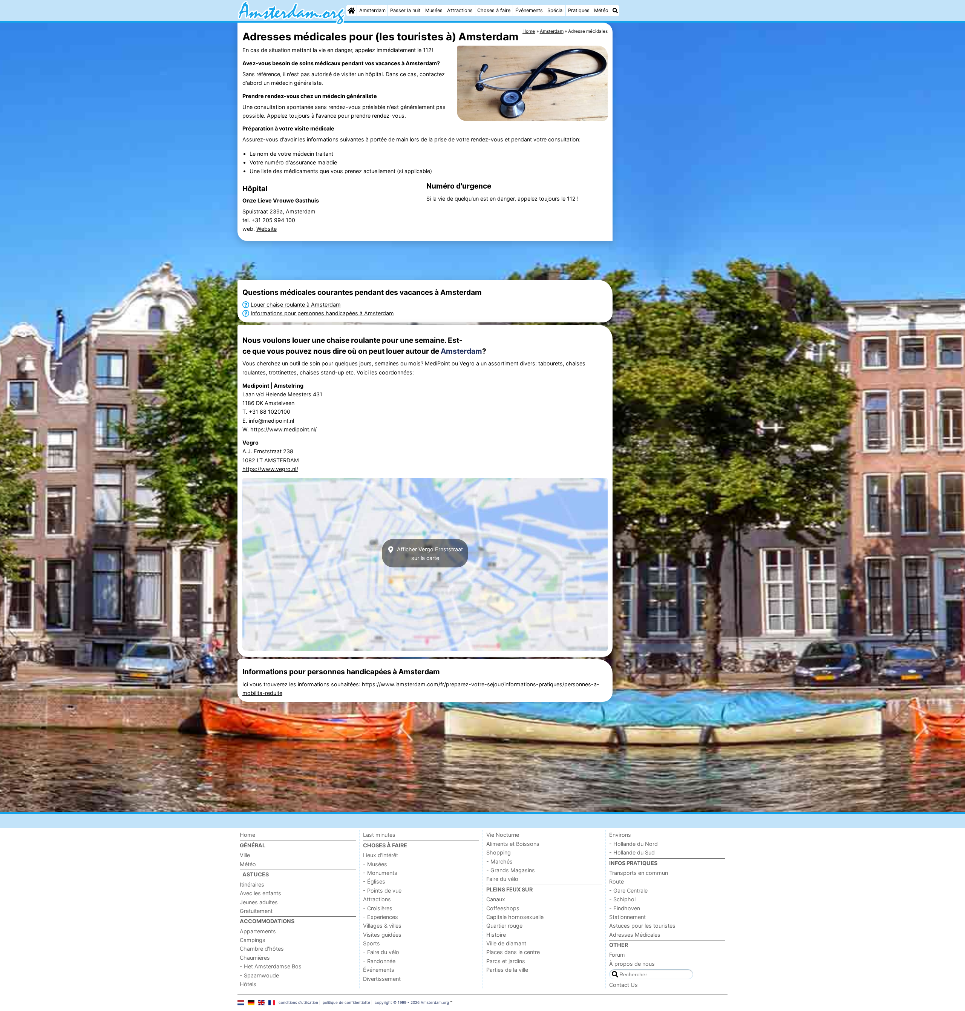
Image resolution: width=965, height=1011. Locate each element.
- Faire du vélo (381, 952)
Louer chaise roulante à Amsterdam (296, 304)
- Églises (374, 881)
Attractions (460, 10)
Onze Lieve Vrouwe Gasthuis (280, 200)
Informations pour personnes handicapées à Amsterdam (322, 313)
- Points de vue (382, 890)
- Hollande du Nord (633, 844)
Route (616, 881)
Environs (620, 835)
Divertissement (382, 979)
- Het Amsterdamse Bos (271, 966)
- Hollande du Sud (632, 852)
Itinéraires (252, 884)
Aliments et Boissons (512, 844)
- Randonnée (379, 961)
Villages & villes (382, 925)
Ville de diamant (506, 943)
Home (247, 835)
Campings (252, 940)
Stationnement (627, 917)
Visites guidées (382, 934)
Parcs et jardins (505, 961)
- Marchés (499, 861)
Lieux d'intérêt (380, 855)
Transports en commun (638, 873)
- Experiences (380, 917)
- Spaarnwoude (259, 975)
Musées (434, 10)
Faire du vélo (502, 879)
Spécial (555, 10)
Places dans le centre (513, 952)
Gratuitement (256, 911)
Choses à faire (493, 10)
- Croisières (377, 908)
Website (266, 229)
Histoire (496, 934)
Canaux (495, 899)
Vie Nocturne (502, 835)
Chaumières (255, 957)
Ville (245, 855)
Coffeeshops (502, 908)
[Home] (351, 10)
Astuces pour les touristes (642, 925)
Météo (601, 10)
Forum (617, 954)
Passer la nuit (405, 10)
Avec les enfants (260, 893)
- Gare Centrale (628, 890)
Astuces (255, 874)
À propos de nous (632, 963)
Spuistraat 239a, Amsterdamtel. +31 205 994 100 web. (279, 220)
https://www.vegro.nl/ (270, 469)
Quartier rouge (504, 925)
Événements (529, 10)
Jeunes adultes (259, 902)
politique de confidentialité (346, 1002)
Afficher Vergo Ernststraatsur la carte (429, 553)
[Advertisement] (671, 196)
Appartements (258, 931)
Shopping (498, 852)
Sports (371, 943)
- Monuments (380, 873)
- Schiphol (622, 899)
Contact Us (623, 985)
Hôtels (248, 984)
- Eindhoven (624, 908)
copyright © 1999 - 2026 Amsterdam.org (412, 1002)
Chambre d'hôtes (262, 948)
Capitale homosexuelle (515, 917)
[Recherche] (615, 10)
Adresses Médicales (634, 934)
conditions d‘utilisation (298, 1002)
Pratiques (579, 10)
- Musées (375, 864)
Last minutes (379, 835)
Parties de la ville (507, 970)
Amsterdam (372, 10)
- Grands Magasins (510, 870)
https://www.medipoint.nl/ (283, 429)
